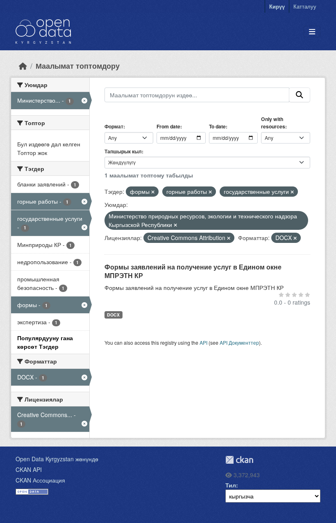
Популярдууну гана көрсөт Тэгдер (45, 342)
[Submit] (299, 95)
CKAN (239, 460)
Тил (230, 485)
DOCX (113, 315)
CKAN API (29, 469)
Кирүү (277, 6)
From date (168, 126)
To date (217, 126)
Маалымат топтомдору (78, 66)
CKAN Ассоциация (40, 480)
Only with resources (273, 122)
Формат (113, 126)
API (203, 342)
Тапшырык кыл (123, 151)
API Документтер (239, 342)
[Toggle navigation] (312, 32)
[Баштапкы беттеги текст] (23, 66)
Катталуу (304, 6)
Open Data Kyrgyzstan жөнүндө (57, 459)
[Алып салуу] (152, 192)
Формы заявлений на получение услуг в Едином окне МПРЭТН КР (193, 271)
